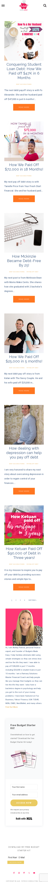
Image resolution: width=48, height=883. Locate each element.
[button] (24, 760)
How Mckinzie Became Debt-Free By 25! (24, 260)
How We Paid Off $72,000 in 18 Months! (24, 167)
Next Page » (33, 600)
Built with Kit (24, 818)
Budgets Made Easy (24, 6)
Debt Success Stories (24, 84)
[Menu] (3, 5)
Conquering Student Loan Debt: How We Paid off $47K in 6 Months (24, 71)
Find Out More (12, 707)
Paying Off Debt (33, 271)
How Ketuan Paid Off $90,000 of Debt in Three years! (24, 553)
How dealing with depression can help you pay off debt (24, 452)
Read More (24, 107)
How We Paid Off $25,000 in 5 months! (24, 359)
